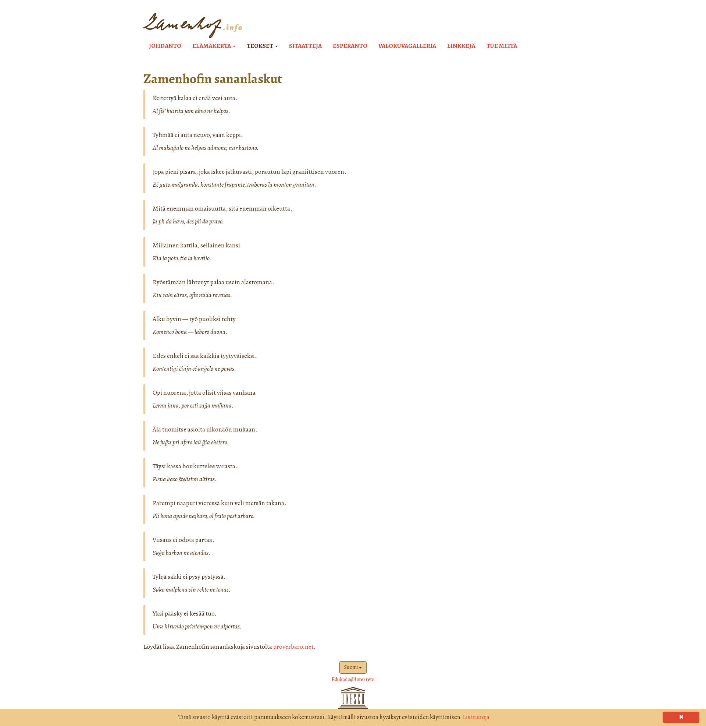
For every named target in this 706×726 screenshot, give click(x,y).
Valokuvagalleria (407, 46)
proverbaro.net (293, 646)
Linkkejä (461, 46)
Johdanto (165, 46)
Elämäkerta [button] (212, 46)
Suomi (351, 667)
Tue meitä (501, 46)
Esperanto (350, 46)
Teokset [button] (260, 46)
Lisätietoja (476, 717)
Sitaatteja (305, 46)
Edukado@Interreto (353, 679)
